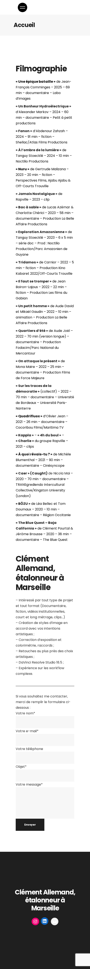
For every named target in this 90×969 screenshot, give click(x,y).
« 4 (39, 435)
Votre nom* (25, 713)
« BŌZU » (23, 503)
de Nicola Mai (43, 473)
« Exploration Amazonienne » (41, 231)
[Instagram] (35, 921)
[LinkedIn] (44, 921)
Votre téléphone (29, 748)
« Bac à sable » (28, 207)
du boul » (53, 435)
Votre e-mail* (27, 731)
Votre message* (29, 784)
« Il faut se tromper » (33, 281)
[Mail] (54, 921)
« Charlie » (25, 440)
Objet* (21, 766)
